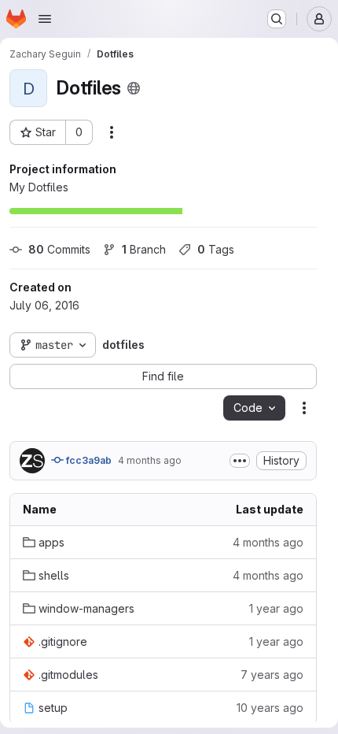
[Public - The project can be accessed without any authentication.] (133, 88)
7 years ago (272, 674)
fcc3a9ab (88, 460)
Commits (59, 249)
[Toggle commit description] (240, 461)
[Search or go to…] (276, 18)
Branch (144, 249)
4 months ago (150, 460)
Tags (215, 249)
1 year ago (276, 608)
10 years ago (270, 707)
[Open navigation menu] (44, 19)
